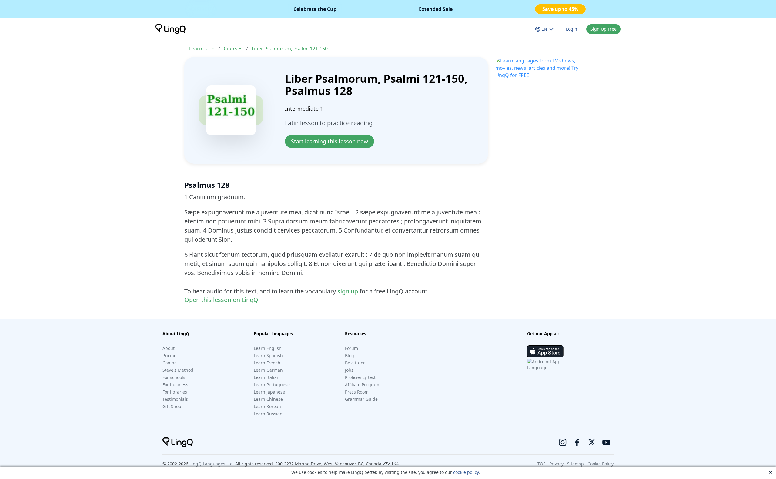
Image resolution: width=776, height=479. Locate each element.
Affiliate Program (362, 384)
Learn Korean (267, 406)
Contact (170, 363)
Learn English (268, 348)
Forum (351, 348)
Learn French (267, 363)
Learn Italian (266, 377)
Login (571, 29)
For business (175, 384)
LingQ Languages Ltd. (211, 464)
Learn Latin (202, 48)
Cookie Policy (600, 464)
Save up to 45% (560, 9)
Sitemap (575, 464)
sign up (347, 291)
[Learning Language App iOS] (545, 351)
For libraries (174, 392)
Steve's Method (177, 370)
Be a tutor (355, 363)
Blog (349, 355)
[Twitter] (591, 442)
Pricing (169, 355)
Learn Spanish (268, 355)
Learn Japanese (269, 392)
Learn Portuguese (272, 384)
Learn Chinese (268, 399)
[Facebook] (577, 442)
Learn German (268, 370)
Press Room (357, 392)
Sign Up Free (603, 29)
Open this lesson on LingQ (221, 300)
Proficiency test (360, 377)
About (168, 348)
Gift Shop (171, 406)
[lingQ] (170, 29)
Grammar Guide (361, 399)
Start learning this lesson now (329, 141)
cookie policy (466, 472)
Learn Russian (268, 414)
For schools (173, 377)
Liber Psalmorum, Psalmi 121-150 (290, 48)
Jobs (349, 370)
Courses (233, 48)
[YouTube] (606, 442)
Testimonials (175, 399)
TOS (541, 464)
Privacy (556, 464)
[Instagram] (562, 442)
